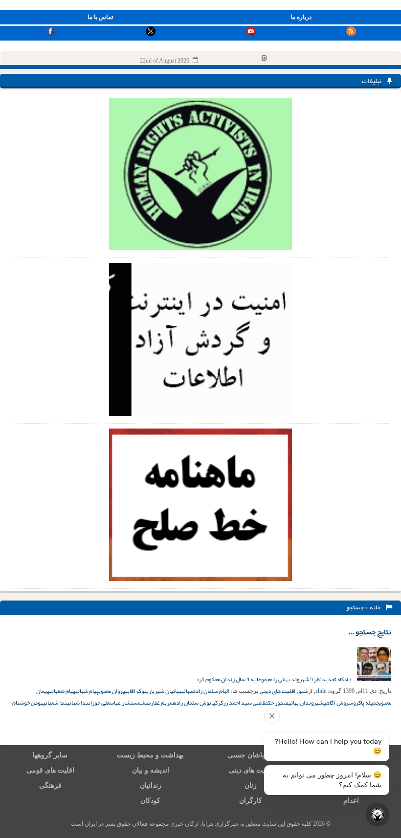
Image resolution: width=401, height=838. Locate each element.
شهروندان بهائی (306, 703)
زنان (251, 785)
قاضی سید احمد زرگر (241, 703)
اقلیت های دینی (277, 691)
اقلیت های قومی (50, 770)
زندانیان (150, 785)
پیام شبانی (87, 691)
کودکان (150, 800)
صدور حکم (277, 703)
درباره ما (301, 17)
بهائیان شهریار (165, 691)
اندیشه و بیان (150, 770)
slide (320, 691)
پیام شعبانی (62, 691)
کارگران (250, 800)
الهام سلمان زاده (210, 691)
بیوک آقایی (137, 691)
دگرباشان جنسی (250, 755)
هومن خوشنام (27, 703)
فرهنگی (50, 785)
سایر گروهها (50, 755)
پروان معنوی (112, 691)
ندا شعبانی (55, 703)
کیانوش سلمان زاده (195, 703)
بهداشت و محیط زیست (150, 755)
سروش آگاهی (338, 703)
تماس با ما (100, 17)
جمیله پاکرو (366, 703)
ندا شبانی (78, 703)
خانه (376, 607)
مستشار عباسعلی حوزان (115, 703)
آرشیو (305, 691)
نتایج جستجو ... (369, 631)
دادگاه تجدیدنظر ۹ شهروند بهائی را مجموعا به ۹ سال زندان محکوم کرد (274, 679)
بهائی (186, 691)
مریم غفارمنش (157, 703)
